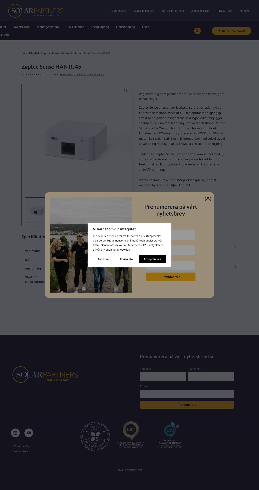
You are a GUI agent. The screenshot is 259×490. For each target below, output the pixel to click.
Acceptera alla (153, 259)
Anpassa (103, 259)
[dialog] (129, 245)
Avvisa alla (126, 259)
